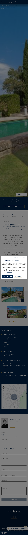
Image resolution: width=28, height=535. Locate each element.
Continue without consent (19, 257)
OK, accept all (7, 276)
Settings (18, 276)
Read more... (9, 272)
